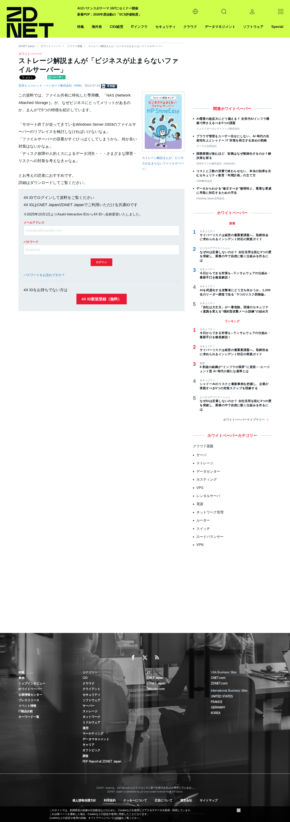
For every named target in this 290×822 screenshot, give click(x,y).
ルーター (203, 520)
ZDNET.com (219, 683)
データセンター (208, 471)
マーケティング (93, 733)
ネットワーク (91, 716)
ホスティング (206, 479)
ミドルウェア (91, 722)
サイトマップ (209, 800)
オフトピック (91, 750)
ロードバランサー (210, 537)
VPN (200, 545)
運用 (86, 728)
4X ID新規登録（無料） (102, 299)
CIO (85, 678)
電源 (199, 504)
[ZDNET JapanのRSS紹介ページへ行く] (157, 657)
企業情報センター (30, 694)
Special (277, 26)
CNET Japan (155, 678)
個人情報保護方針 (84, 800)
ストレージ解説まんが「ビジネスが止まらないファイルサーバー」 (163, 163)
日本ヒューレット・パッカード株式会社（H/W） (51, 85)
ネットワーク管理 (210, 512)
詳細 (118, 817)
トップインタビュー (31, 683)
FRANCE (216, 702)
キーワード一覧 (28, 716)
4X (148, 672)
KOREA (215, 713)
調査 (86, 756)
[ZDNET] (39, 19)
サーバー (88, 705)
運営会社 (186, 800)
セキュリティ (165, 26)
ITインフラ (139, 26)
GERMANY (218, 707)
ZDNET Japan (26, 46)
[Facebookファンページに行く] (133, 657)
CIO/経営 (116, 26)
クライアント (91, 689)
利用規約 (110, 800)
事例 (21, 678)
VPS (199, 488)
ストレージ (204, 463)
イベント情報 (27, 705)
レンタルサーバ (208, 496)
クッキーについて (135, 800)
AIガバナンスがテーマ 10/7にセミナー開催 (107, 8)
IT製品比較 (25, 711)
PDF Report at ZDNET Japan (102, 761)
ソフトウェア (253, 26)
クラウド (190, 26)
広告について (164, 800)
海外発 (97, 26)
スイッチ (203, 528)
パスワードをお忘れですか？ (44, 275)
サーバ (201, 455)
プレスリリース (28, 700)
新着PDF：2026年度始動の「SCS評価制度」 (109, 14)
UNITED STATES (222, 696)
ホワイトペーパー (51, 46)
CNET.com (218, 678)
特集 (80, 26)
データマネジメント (220, 26)
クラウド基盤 (74, 46)
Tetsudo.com (156, 689)
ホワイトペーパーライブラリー (244, 419)
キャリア (88, 744)
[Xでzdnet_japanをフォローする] (145, 657)
